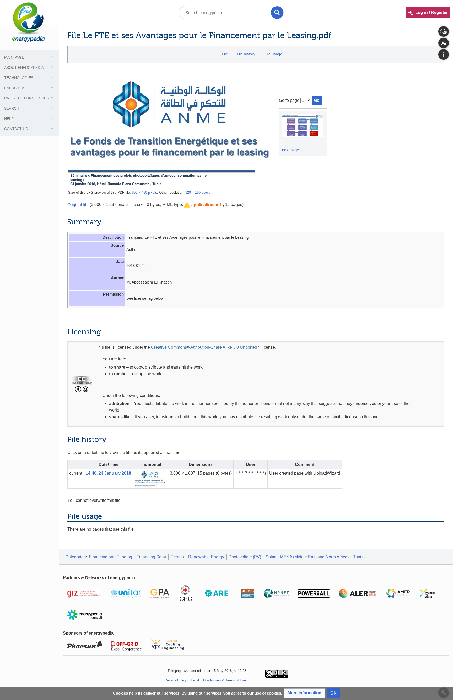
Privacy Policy (176, 680)
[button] (202, 205)
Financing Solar (151, 557)
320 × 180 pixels (198, 193)
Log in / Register (431, 12)
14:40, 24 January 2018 (108, 473)
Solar (271, 557)
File (225, 54)
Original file (78, 204)
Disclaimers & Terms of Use (224, 680)
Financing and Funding (110, 557)
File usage (273, 54)
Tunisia (360, 557)
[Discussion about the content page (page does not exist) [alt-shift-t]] (443, 31)
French (177, 557)
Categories (75, 557)
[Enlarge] (286, 142)
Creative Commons (169, 347)
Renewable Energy (206, 557)
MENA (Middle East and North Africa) (314, 557)
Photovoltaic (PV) (245, 557)
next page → (293, 150)
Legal (195, 680)
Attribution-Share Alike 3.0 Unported (223, 347)
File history (246, 54)
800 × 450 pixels (144, 193)
